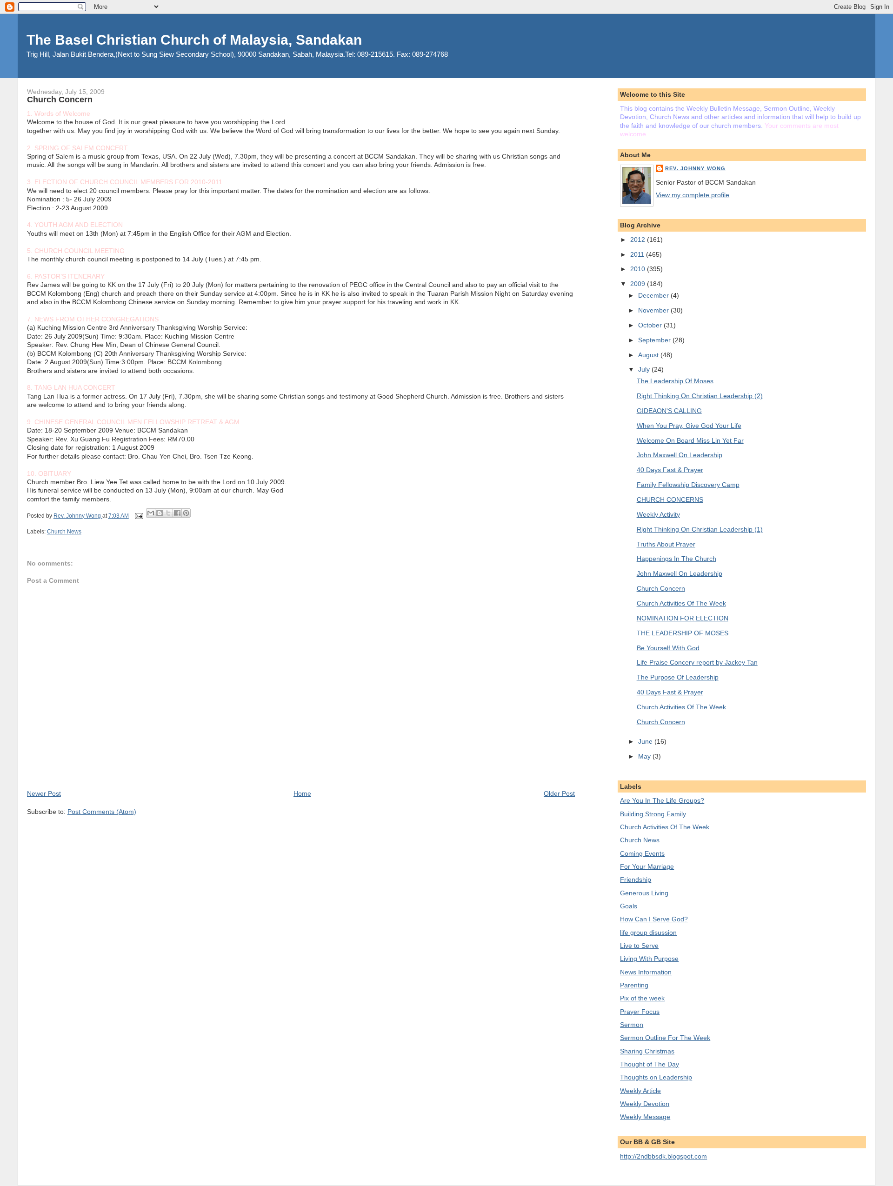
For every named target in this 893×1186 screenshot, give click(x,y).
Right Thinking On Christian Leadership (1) (700, 529)
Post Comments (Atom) (101, 811)
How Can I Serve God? (654, 919)
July (645, 369)
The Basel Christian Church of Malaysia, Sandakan (194, 39)
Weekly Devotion (644, 1103)
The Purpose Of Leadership (678, 677)
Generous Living (644, 893)
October (651, 325)
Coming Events (642, 853)
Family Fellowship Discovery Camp (688, 484)
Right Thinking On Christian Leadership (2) (700, 396)
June (646, 741)
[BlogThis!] (159, 513)
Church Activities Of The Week (681, 603)
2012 (638, 239)
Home (302, 793)
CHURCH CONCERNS (670, 499)
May (645, 756)
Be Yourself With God (668, 648)
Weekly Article (640, 1090)
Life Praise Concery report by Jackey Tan (697, 662)
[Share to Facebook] (177, 513)
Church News (64, 531)
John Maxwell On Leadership (679, 455)
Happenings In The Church (676, 558)
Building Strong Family (653, 814)
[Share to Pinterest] (186, 513)
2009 (638, 283)
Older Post (559, 793)
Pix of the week (642, 998)
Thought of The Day (649, 1064)
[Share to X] (168, 513)
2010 (638, 269)
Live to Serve (639, 945)
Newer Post (44, 793)
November (654, 310)
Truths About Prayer (666, 544)
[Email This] (150, 513)
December (654, 295)
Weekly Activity (658, 514)
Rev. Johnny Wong (695, 168)
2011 (638, 254)
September (655, 340)
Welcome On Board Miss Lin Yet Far (690, 440)
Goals (628, 906)
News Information (646, 972)
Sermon (631, 1024)
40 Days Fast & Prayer (670, 469)
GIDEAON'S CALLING (669, 410)
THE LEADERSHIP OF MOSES (682, 633)
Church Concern (661, 588)
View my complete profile (692, 195)
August (649, 355)
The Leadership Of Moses (675, 381)
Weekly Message (645, 1116)
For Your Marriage (647, 866)
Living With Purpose (649, 958)
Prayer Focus (640, 1011)
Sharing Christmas (647, 1051)
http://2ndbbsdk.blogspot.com (663, 1156)
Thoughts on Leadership (656, 1077)
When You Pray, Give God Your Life (689, 425)
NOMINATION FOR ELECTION (682, 618)
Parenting (634, 985)
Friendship (635, 879)
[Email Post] (138, 516)
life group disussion (648, 932)
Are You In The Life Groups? (662, 800)
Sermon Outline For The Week (665, 1037)
